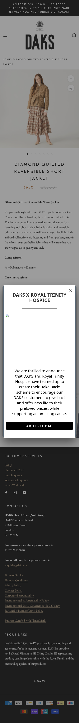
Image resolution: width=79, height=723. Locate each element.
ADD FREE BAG (39, 426)
